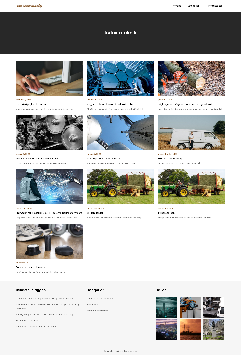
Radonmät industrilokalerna (31, 267)
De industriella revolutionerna (100, 298)
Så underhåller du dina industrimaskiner (37, 158)
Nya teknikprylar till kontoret (31, 104)
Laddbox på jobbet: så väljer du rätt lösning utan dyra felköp (45, 298)
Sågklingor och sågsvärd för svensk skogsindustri (185, 104)
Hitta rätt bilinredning (170, 158)
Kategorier (193, 5)
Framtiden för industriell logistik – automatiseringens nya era (49, 213)
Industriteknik (92, 304)
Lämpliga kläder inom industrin (103, 158)
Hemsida (176, 5)
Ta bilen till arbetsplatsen (28, 320)
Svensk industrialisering (97, 310)
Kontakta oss (215, 5)
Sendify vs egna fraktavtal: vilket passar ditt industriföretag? (45, 314)
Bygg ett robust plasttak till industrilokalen (110, 104)
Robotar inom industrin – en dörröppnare (36, 326)
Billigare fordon (95, 213)
